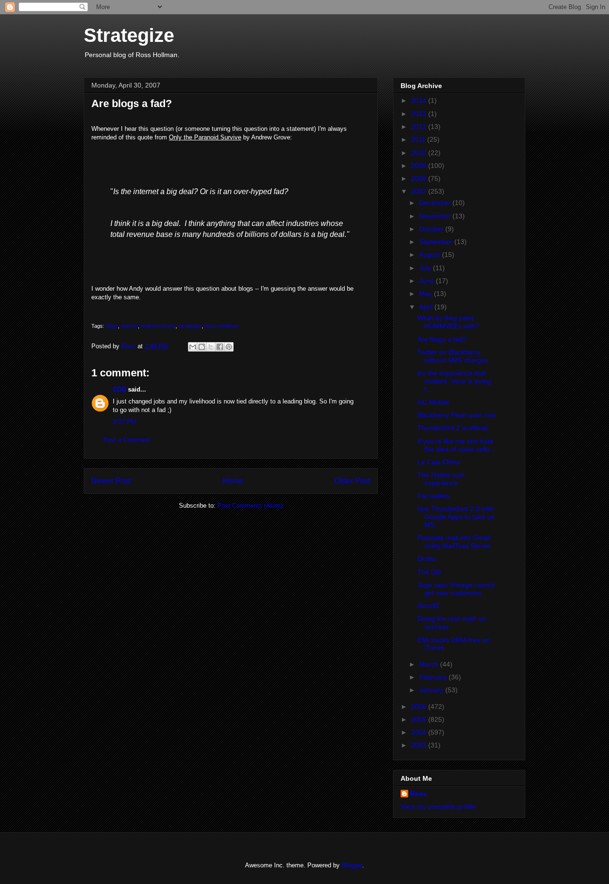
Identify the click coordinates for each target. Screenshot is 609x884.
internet (129, 326)
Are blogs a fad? (442, 339)
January (432, 690)
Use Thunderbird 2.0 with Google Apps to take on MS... (456, 517)
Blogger (352, 865)
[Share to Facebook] (220, 347)
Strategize (129, 35)
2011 (419, 139)
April (426, 307)
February (434, 677)
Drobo (426, 558)
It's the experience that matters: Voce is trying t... (454, 381)
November (435, 216)
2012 (419, 126)
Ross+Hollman (221, 326)
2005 (419, 719)
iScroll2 (428, 605)
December (435, 202)
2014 (419, 100)
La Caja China (438, 462)
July (426, 268)
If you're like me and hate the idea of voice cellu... (456, 445)
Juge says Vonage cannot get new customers (456, 589)
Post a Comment (126, 439)
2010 (419, 153)
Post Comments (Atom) (250, 505)
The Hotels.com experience (441, 479)
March (429, 664)
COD (119, 389)
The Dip (429, 572)
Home (233, 481)
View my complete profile (438, 806)
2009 (419, 165)
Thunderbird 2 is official (452, 428)
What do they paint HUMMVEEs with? (448, 322)
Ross (418, 793)
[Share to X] (211, 347)
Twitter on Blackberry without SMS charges (452, 356)
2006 (419, 706)
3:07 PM (124, 421)
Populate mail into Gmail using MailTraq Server (454, 542)
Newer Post (111, 481)
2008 (419, 178)
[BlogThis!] (201, 347)
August (430, 254)
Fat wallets (433, 496)
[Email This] (192, 347)
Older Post (352, 481)
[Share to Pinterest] (229, 347)
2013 (419, 114)
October (432, 229)
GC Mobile (433, 402)
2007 (419, 191)
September (436, 242)
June (427, 281)
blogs (112, 326)
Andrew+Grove (158, 326)
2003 (419, 745)
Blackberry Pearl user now (456, 415)
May (426, 293)
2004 (419, 732)
